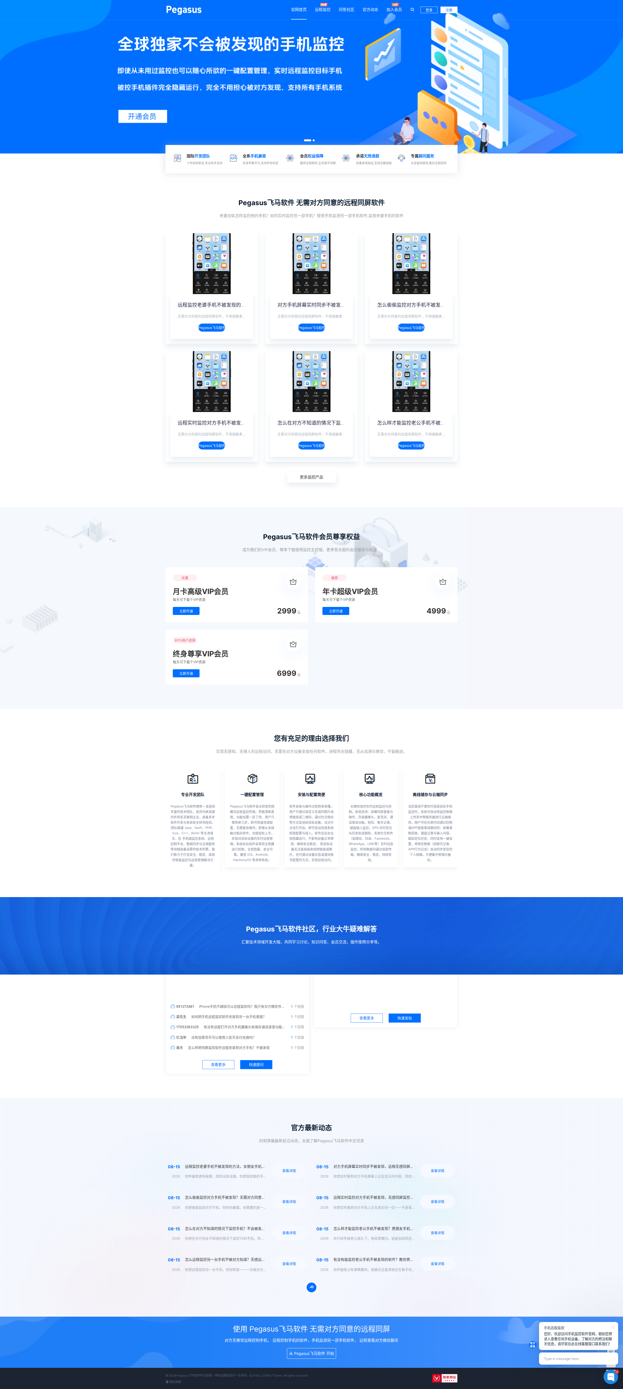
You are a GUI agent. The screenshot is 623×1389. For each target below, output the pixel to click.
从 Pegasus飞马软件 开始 (311, 1353)
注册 (449, 10)
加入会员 (394, 9)
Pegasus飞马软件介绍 (211, 328)
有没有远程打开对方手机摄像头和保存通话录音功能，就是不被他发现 (256, 1027)
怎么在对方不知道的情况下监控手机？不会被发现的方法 (338, 423)
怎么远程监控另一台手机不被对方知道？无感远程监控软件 (232, 1259)
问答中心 (237, 987)
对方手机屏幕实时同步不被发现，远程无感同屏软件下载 (338, 305)
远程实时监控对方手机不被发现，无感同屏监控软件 (234, 423)
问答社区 (346, 9)
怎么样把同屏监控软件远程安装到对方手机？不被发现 (229, 1047)
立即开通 (186, 611)
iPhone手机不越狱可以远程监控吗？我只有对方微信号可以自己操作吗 (252, 1006)
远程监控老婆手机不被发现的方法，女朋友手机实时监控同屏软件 (248, 305)
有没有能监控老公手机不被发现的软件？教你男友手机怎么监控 (384, 1259)
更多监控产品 (311, 477)
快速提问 (256, 1064)
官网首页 (299, 9)
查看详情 (289, 1171)
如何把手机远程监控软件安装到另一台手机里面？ (228, 1017)
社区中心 (385, 987)
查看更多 (218, 1064)
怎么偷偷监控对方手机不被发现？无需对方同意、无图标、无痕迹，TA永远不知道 (251, 1197)
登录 (429, 10)
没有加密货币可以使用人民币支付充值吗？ (223, 1037)
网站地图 (175, 1382)
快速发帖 (404, 1018)
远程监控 (322, 9)
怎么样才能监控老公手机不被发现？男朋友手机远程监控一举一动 (447, 423)
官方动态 (370, 9)
